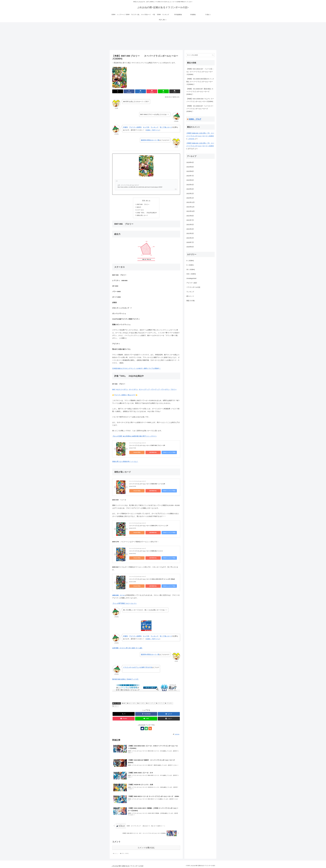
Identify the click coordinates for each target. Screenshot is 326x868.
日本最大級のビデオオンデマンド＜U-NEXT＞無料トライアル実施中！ (136, 368)
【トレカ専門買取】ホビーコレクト (124, 603)
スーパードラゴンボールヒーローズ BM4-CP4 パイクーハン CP (148, 525)
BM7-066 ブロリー (143, 204)
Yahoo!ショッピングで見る (169, 452)
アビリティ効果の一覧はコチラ (124, 395)
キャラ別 (146, 127)
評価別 (125, 127)
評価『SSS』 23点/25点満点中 (147, 212)
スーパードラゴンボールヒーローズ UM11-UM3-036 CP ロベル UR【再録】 (152, 579)
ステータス (140, 210)
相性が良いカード (142, 215)
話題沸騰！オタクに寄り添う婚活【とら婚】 (127, 648)
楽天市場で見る (153, 452)
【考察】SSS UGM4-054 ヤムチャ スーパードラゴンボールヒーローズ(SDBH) (200, 100)
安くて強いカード (166, 127)
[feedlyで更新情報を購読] (146, 728)
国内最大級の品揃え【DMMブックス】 (125, 679)
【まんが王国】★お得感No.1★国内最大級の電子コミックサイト (134, 436)
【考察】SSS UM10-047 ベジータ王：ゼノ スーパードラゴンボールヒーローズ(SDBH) (200, 71)
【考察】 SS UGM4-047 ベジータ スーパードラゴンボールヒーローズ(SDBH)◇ (199, 108)
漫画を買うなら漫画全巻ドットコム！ (125, 461)
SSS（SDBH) (117, 703)
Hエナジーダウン (122, 389)
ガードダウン (133, 389)
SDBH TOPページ (153, 130)
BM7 (113, 389)
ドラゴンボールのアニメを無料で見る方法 (137, 667)
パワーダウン (165, 389)
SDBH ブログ (195, 119)
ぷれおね (191, 139)
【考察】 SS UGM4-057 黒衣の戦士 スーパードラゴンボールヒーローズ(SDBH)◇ (199, 91)
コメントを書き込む (146, 848)
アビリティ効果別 (135, 127)
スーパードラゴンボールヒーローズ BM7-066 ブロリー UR (147, 445)
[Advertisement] (163, 36)
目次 (143, 200)
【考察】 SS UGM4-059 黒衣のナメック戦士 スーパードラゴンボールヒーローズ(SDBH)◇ (200, 81)
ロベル (118, 595)
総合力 (139, 207)
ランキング (154, 127)
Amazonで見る (137, 452)
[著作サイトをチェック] (142, 728)
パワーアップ (155, 389)
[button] (174, 91)
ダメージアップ (144, 389)
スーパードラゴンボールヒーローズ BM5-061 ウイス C (146, 551)
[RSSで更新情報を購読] (150, 728)
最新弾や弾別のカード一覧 (150, 140)
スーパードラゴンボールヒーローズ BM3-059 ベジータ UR (147, 484)
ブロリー (173, 389)
